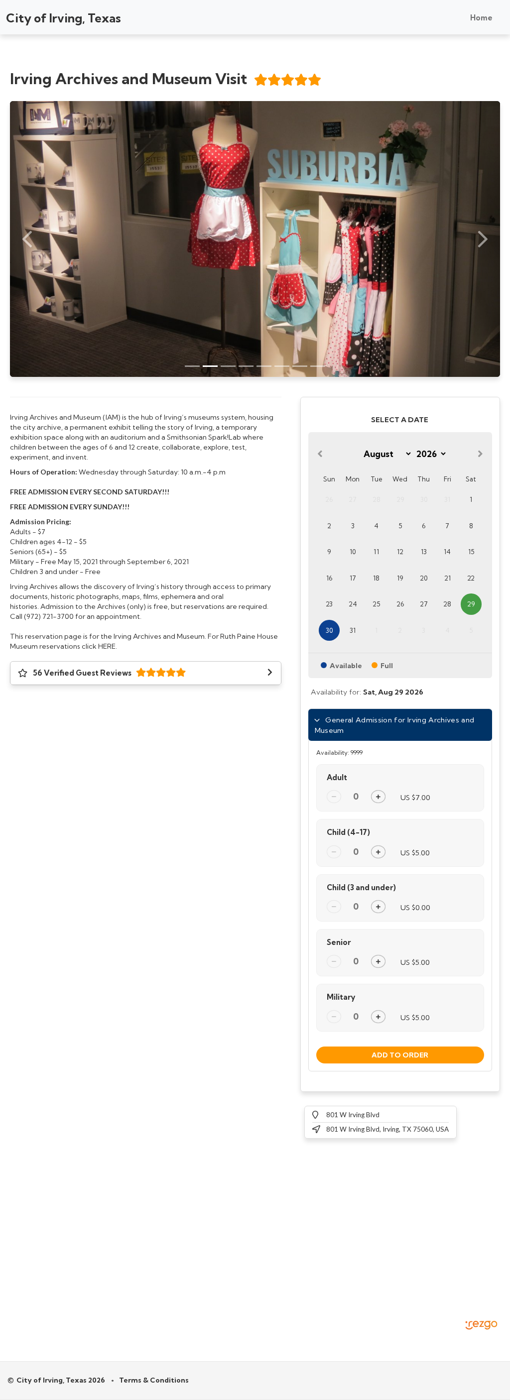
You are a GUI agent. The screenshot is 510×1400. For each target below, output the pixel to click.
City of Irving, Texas (63, 17)
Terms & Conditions (154, 1380)
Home (481, 17)
